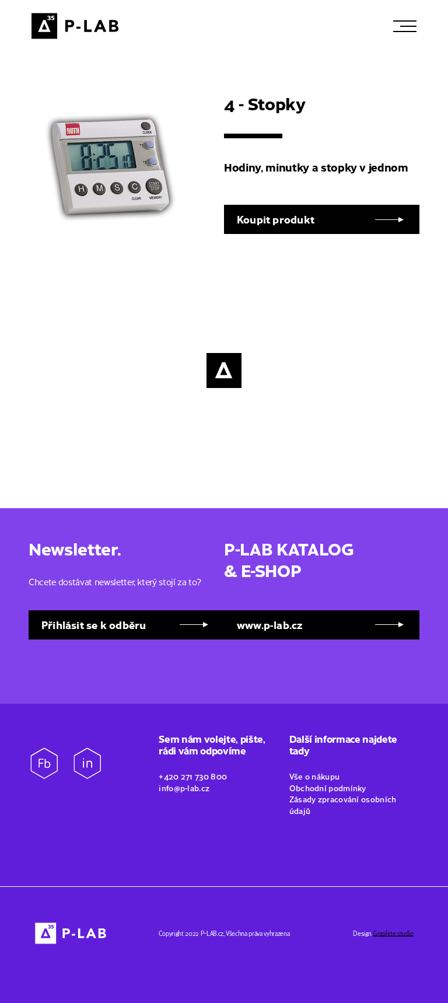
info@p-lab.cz (184, 787)
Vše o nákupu (315, 776)
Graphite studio (393, 933)
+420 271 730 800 (193, 776)
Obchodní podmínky (328, 787)
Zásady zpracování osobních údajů (343, 805)
